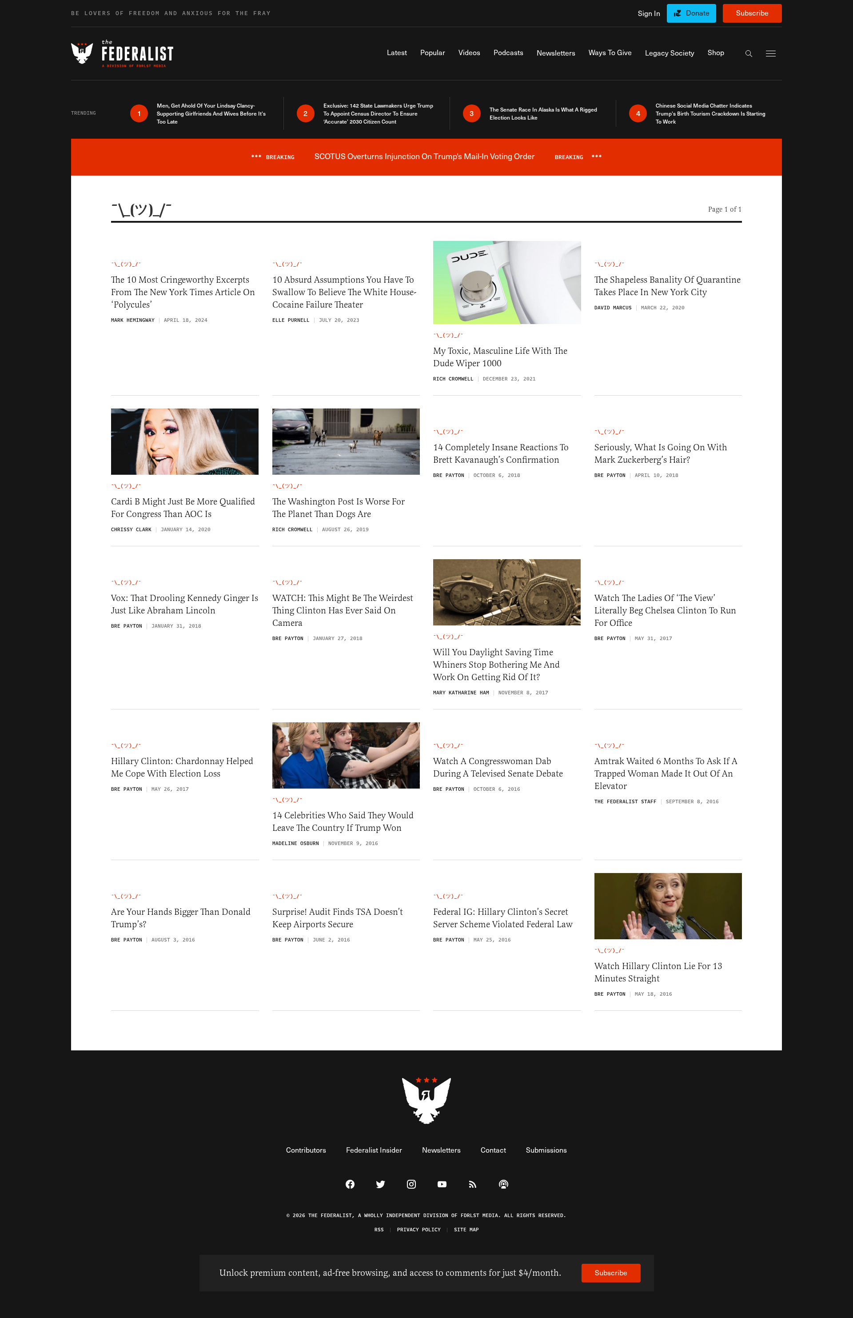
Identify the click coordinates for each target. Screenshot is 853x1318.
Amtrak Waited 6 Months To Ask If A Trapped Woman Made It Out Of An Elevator (665, 774)
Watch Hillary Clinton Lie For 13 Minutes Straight (658, 972)
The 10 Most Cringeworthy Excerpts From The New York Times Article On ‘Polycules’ (183, 292)
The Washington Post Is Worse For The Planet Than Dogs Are (338, 508)
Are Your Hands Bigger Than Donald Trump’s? (181, 918)
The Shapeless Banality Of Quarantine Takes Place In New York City (667, 286)
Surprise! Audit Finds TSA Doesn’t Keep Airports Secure (337, 918)
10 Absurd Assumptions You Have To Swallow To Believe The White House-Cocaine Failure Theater (344, 292)
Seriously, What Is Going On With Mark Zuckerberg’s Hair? (660, 453)
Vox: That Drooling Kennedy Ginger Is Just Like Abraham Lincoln (184, 604)
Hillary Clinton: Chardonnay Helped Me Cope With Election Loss (182, 767)
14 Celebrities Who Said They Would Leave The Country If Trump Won (343, 821)
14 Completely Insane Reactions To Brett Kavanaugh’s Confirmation (501, 453)
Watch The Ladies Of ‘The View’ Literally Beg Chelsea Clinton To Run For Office (665, 611)
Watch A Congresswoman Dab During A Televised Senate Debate (498, 767)
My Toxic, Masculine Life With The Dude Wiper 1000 (500, 357)
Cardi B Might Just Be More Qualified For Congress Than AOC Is (183, 508)
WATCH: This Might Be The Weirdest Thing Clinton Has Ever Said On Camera (342, 611)
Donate (698, 12)
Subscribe (752, 12)
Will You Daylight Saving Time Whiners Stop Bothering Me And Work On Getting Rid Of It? (496, 665)
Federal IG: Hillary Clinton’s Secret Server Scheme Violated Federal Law (503, 918)
